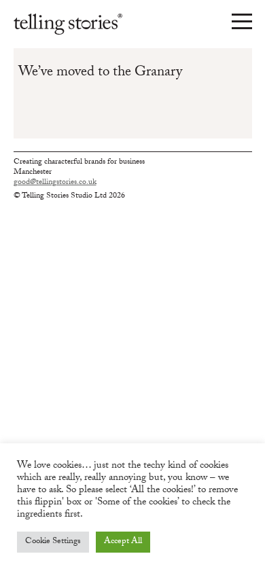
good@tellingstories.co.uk (55, 183)
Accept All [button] (123, 541)
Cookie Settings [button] (53, 541)
